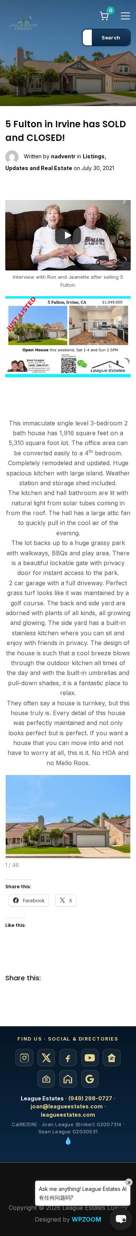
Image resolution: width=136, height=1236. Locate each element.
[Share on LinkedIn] (83, 978)
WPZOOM (86, 1219)
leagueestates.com (68, 1114)
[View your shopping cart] (103, 15)
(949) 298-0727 (90, 1098)
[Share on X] (67, 978)
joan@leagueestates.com (67, 1106)
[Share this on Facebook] (52, 978)
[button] (67, 235)
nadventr (63, 156)
